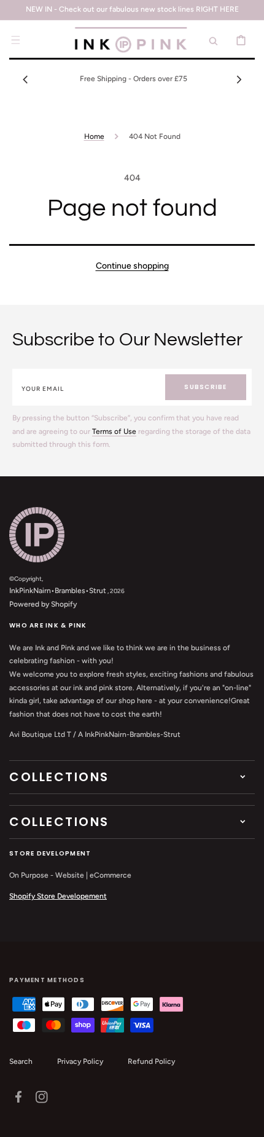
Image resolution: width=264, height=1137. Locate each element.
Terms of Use (114, 431)
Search (21, 1061)
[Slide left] (25, 79)
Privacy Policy (80, 1061)
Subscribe (205, 386)
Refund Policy (151, 1061)
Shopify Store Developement (58, 896)
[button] (15, 39)
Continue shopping (132, 266)
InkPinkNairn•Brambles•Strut (57, 590)
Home (94, 136)
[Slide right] (239, 79)
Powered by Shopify (43, 604)
